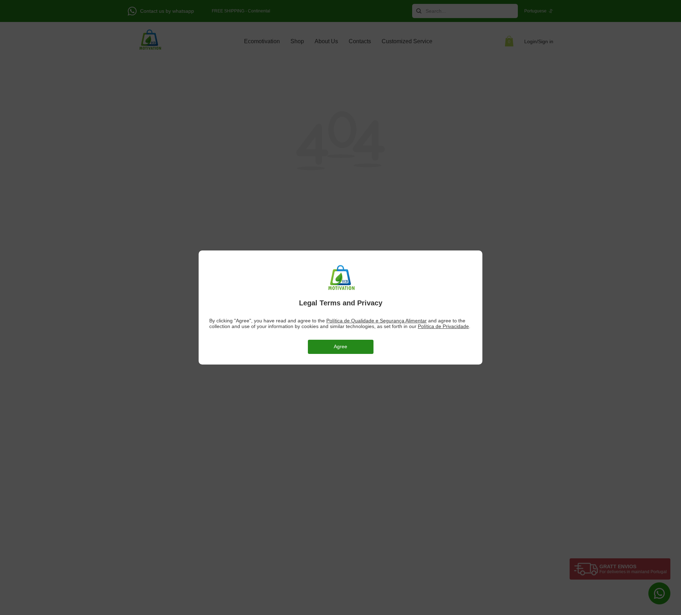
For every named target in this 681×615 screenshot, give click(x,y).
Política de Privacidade (443, 326)
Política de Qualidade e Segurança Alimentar (376, 320)
